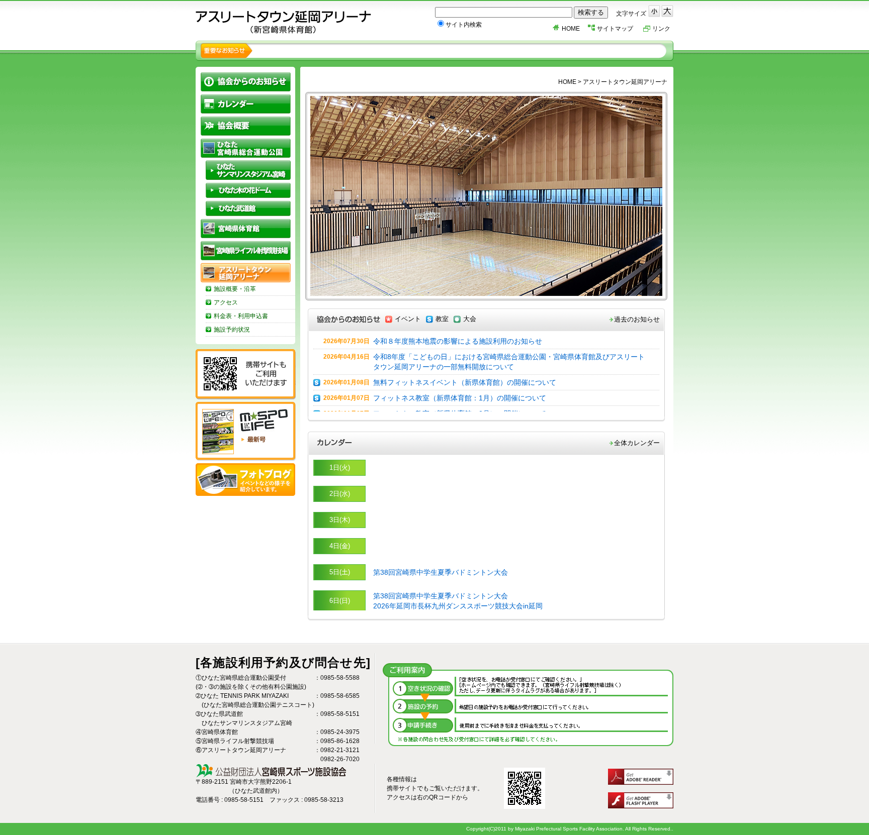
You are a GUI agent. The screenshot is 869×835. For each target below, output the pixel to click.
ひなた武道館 (248, 208)
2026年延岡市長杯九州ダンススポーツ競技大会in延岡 (458, 606)
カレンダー (246, 104)
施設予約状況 (232, 329)
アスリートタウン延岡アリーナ (246, 272)
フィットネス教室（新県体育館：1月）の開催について (459, 398)
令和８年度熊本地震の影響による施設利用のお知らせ (457, 341)
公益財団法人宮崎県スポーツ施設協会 (284, 22)
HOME (571, 28)
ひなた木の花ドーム (248, 190)
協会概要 (246, 126)
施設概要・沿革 (235, 288)
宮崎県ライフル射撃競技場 (246, 250)
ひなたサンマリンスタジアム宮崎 (248, 170)
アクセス (226, 302)
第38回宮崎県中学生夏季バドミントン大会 (440, 572)
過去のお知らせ (637, 319)
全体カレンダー (637, 443)
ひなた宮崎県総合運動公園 (246, 148)
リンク (661, 28)
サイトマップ (615, 28)
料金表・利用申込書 (241, 316)
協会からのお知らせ (246, 81)
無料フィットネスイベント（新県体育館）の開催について (464, 382)
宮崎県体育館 (246, 228)
